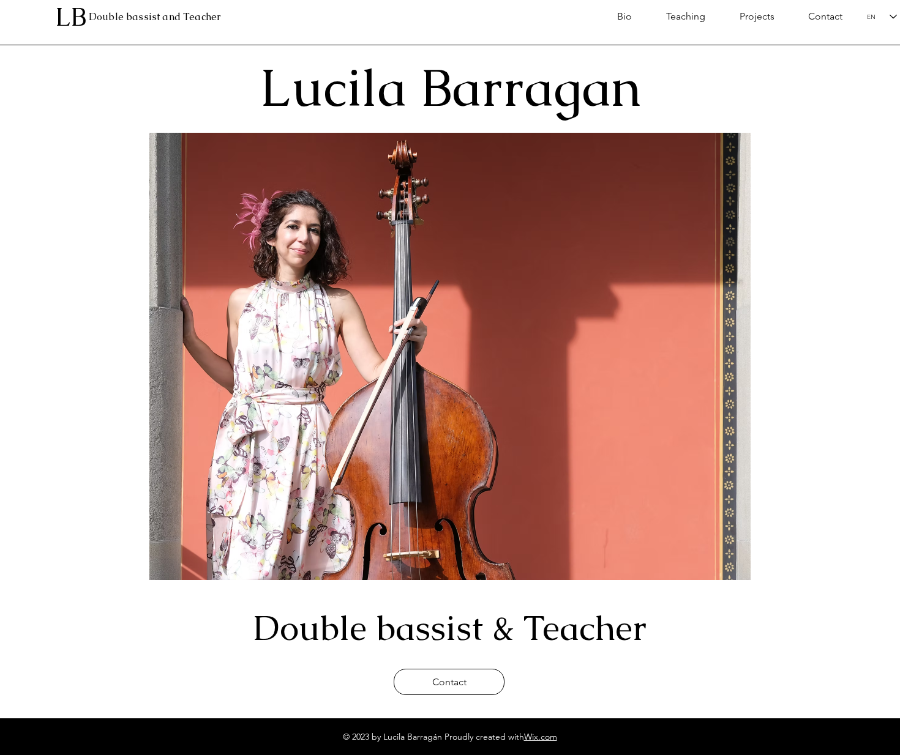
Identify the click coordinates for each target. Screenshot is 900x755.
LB (70, 16)
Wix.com (540, 736)
